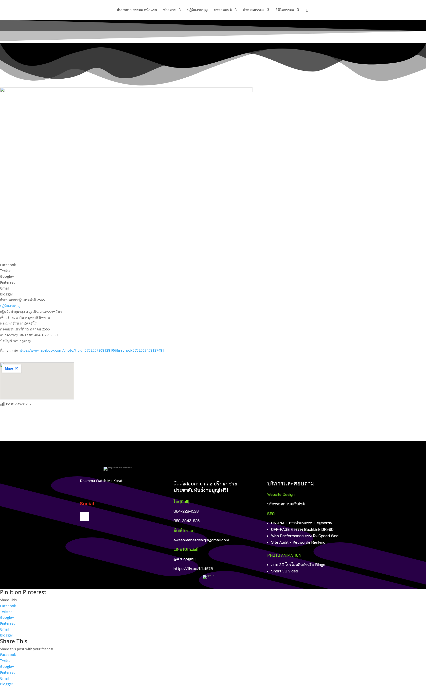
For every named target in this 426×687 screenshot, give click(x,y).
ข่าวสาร (169, 10)
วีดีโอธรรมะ (285, 10)
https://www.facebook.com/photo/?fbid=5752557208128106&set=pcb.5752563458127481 (91, 350)
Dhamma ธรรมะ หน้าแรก (136, 10)
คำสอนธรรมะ (253, 10)
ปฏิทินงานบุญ (197, 10)
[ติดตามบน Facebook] (84, 516)
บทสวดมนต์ (223, 10)
